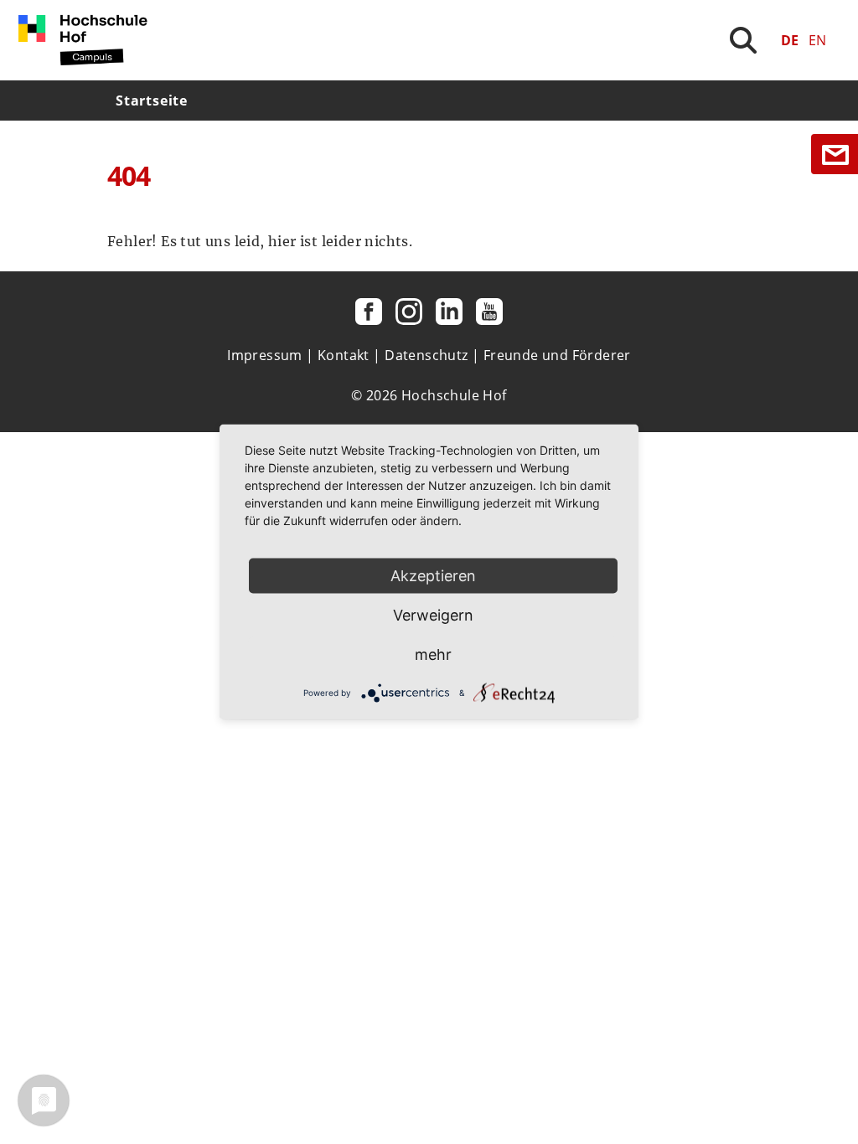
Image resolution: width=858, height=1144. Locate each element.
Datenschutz (426, 355)
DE (790, 40)
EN (817, 40)
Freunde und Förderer (557, 355)
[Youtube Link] (489, 311)
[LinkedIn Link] (449, 311)
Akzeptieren (433, 576)
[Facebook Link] (368, 311)
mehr (433, 654)
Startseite (152, 100)
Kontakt (344, 355)
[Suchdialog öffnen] (743, 40)
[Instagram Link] (408, 311)
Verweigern (433, 615)
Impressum (264, 355)
